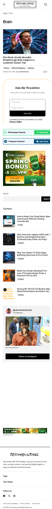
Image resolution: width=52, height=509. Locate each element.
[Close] (40, 235)
